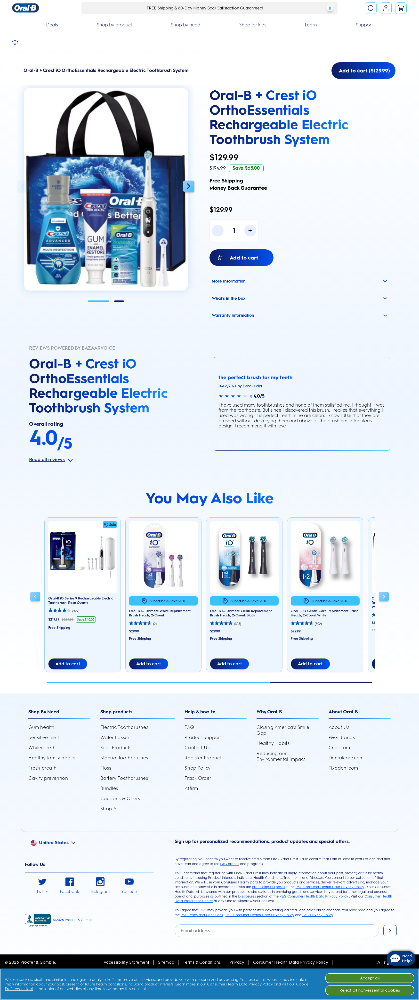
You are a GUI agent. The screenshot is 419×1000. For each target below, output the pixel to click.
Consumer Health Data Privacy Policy (290, 962)
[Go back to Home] (15, 42)
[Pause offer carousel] (330, 8)
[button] (106, 189)
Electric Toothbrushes (124, 727)
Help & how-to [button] (200, 712)
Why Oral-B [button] (269, 712)
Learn (311, 25)
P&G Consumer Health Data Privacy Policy (330, 887)
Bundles (109, 788)
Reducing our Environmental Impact (281, 756)
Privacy (237, 962)
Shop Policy (198, 768)
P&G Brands (342, 737)
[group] (82, 597)
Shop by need (185, 25)
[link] (42, 886)
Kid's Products (115, 747)
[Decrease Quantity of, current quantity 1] (218, 230)
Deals (52, 25)
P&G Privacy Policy (317, 915)
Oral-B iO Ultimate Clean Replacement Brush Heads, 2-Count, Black (241, 613)
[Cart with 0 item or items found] (401, 8)
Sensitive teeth (44, 737)
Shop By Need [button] (43, 712)
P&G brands (229, 864)
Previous (23, 186)
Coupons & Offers (120, 798)
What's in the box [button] (228, 298)
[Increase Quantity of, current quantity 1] (250, 230)
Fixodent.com (343, 768)
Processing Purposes (268, 887)
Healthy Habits (273, 743)
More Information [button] (229, 281)
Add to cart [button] (67, 664)
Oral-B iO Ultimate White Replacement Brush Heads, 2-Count (160, 613)
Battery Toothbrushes (124, 778)
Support (364, 25)
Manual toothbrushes (124, 758)
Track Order (198, 778)
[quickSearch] (371, 8)
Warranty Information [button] (233, 315)
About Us (339, 727)
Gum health (41, 727)
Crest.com (339, 747)
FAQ (189, 727)
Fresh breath (42, 768)
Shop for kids (252, 25)
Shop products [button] (116, 712)
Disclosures (247, 896)
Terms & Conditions (202, 962)
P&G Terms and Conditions (202, 915)
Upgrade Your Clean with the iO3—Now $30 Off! (205, 8)
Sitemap (166, 962)
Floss (105, 768)
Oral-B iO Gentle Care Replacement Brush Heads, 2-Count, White (324, 613)
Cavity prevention (48, 778)
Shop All (109, 808)
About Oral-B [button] (343, 712)
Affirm (191, 788)
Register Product (203, 758)
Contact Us (197, 747)
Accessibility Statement (127, 962)
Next (189, 186)
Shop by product (114, 25)
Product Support (203, 737)
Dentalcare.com (346, 758)
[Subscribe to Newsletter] (390, 930)
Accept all (370, 978)
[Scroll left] (35, 597)
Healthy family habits (51, 758)
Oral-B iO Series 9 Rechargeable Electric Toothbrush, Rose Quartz (80, 600)
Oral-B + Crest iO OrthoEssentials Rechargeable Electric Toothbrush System (279, 117)
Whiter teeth (42, 747)
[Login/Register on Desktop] (386, 8)
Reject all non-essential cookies (369, 990)
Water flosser (115, 737)
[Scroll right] (384, 597)
